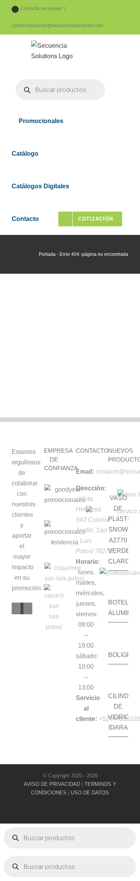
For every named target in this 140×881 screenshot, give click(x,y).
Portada (47, 254)
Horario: (88, 561)
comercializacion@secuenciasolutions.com (57, 25)
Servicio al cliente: (88, 708)
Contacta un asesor (41, 8)
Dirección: (91, 488)
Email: (85, 471)
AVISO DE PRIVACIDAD (52, 784)
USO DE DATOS (90, 793)
